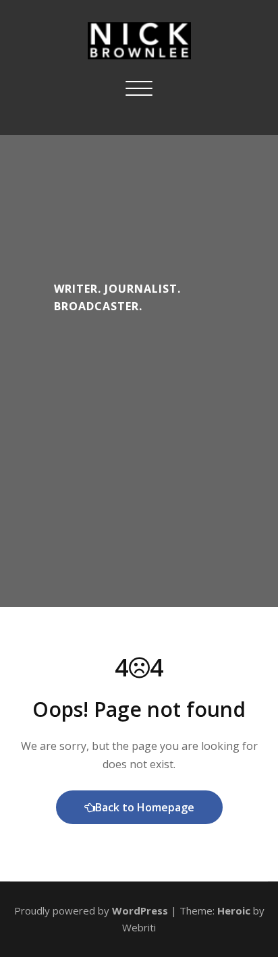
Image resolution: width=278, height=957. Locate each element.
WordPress (140, 910)
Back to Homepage (144, 807)
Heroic (233, 910)
